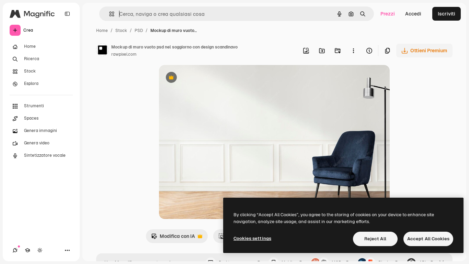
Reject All (375, 239)
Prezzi (387, 14)
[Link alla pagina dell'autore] (102, 51)
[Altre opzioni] (353, 50)
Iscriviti (446, 14)
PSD (139, 30)
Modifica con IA (173, 238)
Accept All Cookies (428, 239)
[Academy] (27, 250)
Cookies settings (252, 238)
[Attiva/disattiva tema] (39, 250)
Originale (204, 78)
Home (102, 30)
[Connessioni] (15, 250)
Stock (121, 30)
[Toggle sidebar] (67, 13)
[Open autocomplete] (109, 13)
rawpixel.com (124, 54)
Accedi (413, 14)
